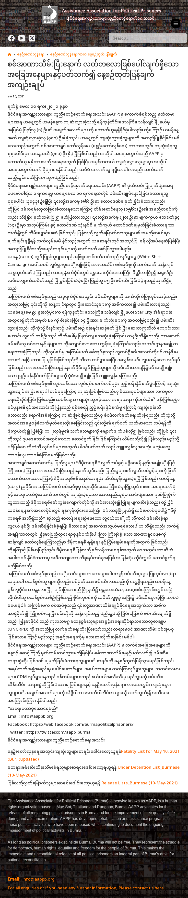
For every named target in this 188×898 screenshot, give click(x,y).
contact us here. (149, 888)
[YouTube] (21, 38)
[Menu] (175, 23)
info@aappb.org (39, 879)
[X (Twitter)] (32, 38)
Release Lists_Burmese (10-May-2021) (139, 783)
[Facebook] (11, 38)
